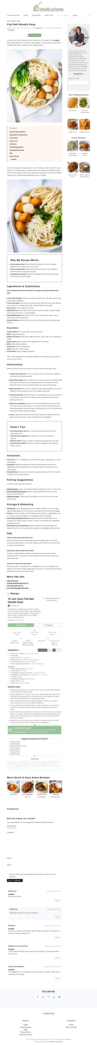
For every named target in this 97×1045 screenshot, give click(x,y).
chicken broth (20, 668)
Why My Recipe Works (17, 132)
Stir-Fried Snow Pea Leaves (16, 491)
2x (57, 650)
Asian (18, 20)
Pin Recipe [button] (49, 625)
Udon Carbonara (12, 581)
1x (54, 650)
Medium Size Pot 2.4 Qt (18, 746)
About (71, 1024)
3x (59, 650)
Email (9, 865)
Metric (49, 650)
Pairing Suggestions (17, 147)
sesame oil (22, 679)
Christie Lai (15, 605)
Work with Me (71, 1027)
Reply (57, 900)
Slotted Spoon (15, 754)
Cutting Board (15, 750)
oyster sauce (24, 675)
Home (8, 20)
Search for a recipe (74, 78)
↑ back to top (48, 1013)
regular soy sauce (26, 672)
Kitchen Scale (15, 743)
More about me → (79, 73)
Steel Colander (15, 748)
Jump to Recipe (35, 35)
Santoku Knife (15, 752)
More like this (14, 156)
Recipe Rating (11, 826)
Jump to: (14, 128)
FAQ (11, 153)
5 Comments (11, 30)
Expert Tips (14, 141)
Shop (26, 1029)
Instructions (14, 138)
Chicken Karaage (13, 496)
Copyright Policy (25, 1034)
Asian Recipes (25, 1027)
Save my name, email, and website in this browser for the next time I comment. (32, 875)
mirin (20, 677)
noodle (56, 40)
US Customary (43, 650)
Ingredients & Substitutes (18, 135)
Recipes (14, 20)
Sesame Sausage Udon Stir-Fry (18, 583)
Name (9, 858)
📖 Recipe (13, 159)
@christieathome (20, 732)
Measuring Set (15, 741)
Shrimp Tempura (12, 489)
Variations (13, 144)
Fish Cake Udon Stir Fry (15, 586)
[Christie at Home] (48, 11)
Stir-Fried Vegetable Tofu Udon (18, 588)
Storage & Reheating (17, 150)
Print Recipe (22, 625)
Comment (11, 832)
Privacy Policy (25, 1032)
